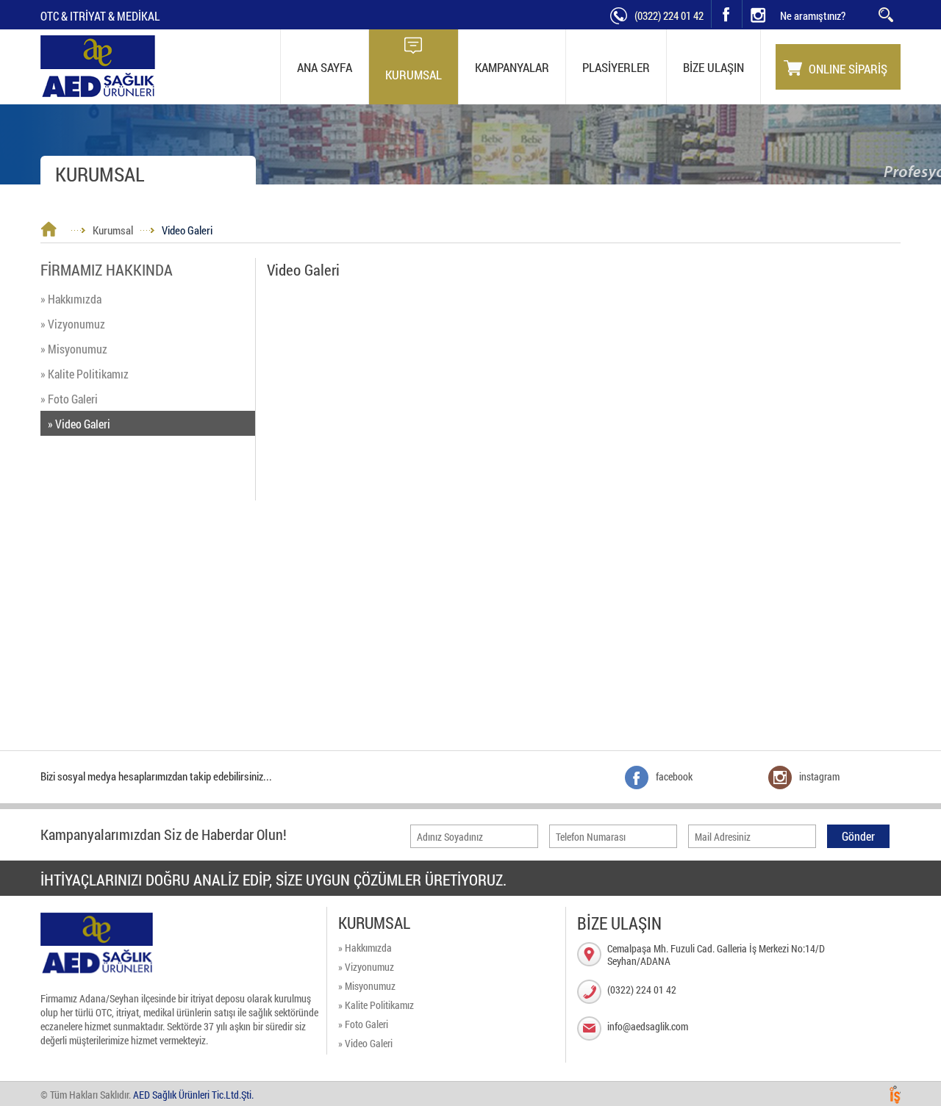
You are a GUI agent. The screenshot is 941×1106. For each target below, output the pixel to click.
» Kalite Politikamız (84, 373)
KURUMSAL (413, 74)
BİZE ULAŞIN (713, 67)
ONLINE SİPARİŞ (848, 68)
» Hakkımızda (70, 298)
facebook (726, 14)
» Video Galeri (79, 423)
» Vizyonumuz (72, 323)
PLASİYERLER (616, 67)
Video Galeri (187, 230)
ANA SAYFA (324, 67)
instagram (819, 776)
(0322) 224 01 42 (669, 15)
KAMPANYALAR (512, 67)
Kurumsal (113, 230)
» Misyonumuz (73, 348)
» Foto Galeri (69, 398)
